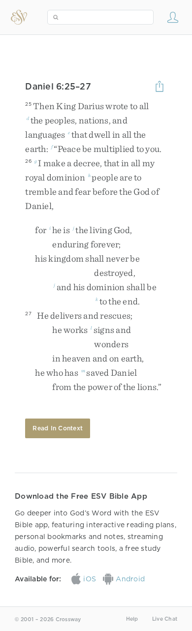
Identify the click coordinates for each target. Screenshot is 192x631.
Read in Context (57, 428)
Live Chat (164, 619)
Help (132, 619)
